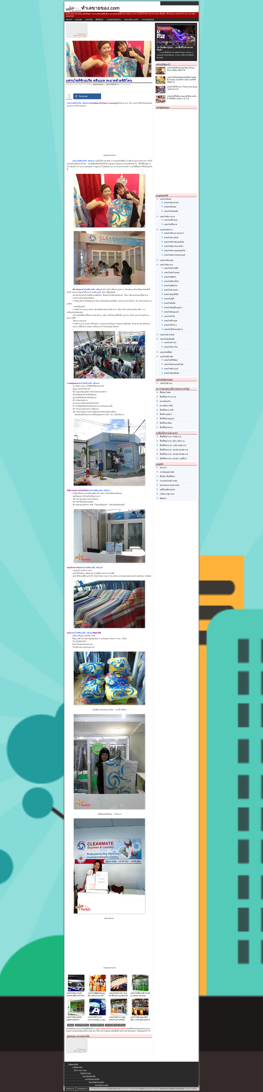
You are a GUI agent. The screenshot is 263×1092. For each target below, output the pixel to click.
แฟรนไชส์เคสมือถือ (171, 373)
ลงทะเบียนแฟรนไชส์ (89, 1076)
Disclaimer (180, 1089)
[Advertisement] (109, 133)
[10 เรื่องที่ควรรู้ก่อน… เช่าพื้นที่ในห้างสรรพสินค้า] (176, 45)
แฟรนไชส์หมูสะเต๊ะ (171, 312)
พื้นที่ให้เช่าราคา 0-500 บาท (170, 437)
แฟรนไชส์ (88, 20)
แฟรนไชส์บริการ (112, 84)
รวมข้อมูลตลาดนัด (167, 472)
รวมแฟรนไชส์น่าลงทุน (168, 481)
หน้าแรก (69, 20)
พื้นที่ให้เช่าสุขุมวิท (167, 419)
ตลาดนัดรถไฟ (165, 401)
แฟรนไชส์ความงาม (167, 217)
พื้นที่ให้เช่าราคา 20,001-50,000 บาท (174, 454)
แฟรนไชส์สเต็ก (170, 303)
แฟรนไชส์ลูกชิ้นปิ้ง (171, 294)
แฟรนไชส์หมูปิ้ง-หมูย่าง (173, 308)
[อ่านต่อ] (160, 58)
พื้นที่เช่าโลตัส (165, 392)
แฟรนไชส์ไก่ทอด (170, 321)
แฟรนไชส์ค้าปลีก (166, 357)
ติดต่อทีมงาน (70, 1088)
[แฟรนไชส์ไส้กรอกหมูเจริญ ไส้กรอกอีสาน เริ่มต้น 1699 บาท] (160, 73)
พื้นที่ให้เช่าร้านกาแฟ (168, 397)
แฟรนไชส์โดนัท (170, 207)
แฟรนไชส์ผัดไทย (170, 286)
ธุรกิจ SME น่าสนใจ (131, 20)
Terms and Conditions (168, 1089)
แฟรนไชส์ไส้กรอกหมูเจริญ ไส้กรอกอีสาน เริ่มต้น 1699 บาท (181, 69)
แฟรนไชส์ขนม (165, 199)
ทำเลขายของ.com (114, 1089)
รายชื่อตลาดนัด (77, 1067)
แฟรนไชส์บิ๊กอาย (170, 224)
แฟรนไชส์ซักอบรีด (97, 1025)
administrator (98, 84)
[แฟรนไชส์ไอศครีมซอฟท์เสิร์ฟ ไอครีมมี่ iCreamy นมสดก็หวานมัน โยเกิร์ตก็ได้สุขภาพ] (160, 83)
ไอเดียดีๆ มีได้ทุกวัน (114, 20)
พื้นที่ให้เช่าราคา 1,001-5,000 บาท (173, 445)
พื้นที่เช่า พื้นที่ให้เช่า (167, 476)
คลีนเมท (71, 1025)
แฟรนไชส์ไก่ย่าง (170, 325)
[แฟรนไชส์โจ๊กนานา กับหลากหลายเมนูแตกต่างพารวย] (160, 92)
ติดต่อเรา (163, 498)
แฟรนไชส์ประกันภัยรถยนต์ (174, 255)
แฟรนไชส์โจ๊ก (169, 316)
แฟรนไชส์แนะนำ (163, 64)
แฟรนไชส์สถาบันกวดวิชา (174, 246)
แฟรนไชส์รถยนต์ (166, 260)
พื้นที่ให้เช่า (100, 20)
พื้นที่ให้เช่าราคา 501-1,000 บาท (172, 441)
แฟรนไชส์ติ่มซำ (170, 277)
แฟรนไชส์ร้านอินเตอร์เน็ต (174, 242)
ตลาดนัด (78, 20)
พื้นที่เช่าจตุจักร (166, 414)
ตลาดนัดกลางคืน (166, 406)
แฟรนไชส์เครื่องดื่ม (167, 339)
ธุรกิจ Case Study (80, 1070)
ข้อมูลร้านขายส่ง (86, 1073)
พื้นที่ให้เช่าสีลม (166, 423)
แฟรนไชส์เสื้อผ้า (166, 352)
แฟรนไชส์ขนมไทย (171, 203)
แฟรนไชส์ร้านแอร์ (171, 369)
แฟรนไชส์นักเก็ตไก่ (171, 281)
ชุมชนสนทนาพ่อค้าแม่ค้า (170, 485)
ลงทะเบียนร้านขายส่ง (101, 1085)
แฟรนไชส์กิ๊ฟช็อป (171, 360)
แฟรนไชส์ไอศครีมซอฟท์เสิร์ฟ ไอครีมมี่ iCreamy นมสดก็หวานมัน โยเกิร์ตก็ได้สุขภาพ (181, 79)
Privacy (142, 1089)
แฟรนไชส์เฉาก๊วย (171, 347)
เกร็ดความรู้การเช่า (167, 494)
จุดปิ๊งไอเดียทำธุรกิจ (167, 490)
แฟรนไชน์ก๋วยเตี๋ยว (171, 268)
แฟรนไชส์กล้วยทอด (171, 273)
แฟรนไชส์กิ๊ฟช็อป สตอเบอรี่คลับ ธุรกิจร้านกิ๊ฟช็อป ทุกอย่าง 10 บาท (181, 97)
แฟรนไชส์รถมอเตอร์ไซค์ (173, 364)
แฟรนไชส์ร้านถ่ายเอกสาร (174, 233)
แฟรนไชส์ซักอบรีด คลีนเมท (115, 1025)
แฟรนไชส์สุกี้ (169, 299)
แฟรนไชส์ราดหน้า (171, 290)
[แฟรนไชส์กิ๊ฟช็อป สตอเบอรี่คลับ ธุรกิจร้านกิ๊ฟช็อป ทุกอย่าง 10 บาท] (160, 102)
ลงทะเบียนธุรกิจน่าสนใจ (96, 1082)
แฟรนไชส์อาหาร (166, 265)
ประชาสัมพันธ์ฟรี (148, 20)
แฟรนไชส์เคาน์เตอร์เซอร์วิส (174, 251)
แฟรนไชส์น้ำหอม (171, 220)
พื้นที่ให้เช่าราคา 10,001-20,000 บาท (174, 450)
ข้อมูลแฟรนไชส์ (73, 1064)
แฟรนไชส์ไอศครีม (171, 211)
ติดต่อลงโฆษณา (82, 1088)
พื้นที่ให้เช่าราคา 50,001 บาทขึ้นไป (173, 459)
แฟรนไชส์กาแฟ (170, 342)
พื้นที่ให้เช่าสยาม (166, 427)
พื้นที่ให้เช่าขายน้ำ (167, 410)
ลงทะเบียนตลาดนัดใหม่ (92, 1079)
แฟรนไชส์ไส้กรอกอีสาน (173, 329)
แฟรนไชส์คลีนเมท (81, 1025)
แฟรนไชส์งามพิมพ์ (171, 238)
